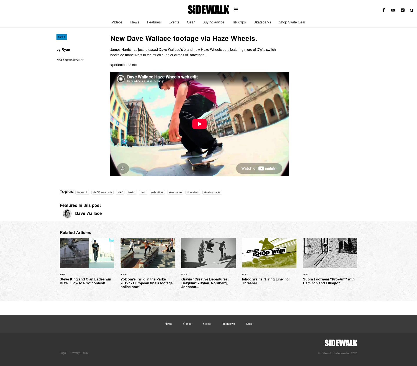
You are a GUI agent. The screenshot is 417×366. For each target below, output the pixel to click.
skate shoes (193, 192)
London (131, 192)
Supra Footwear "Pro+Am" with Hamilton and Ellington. (330, 264)
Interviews (228, 323)
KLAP (120, 192)
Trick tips (239, 22)
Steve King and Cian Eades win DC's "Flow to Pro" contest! (87, 264)
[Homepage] (341, 342)
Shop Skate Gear (292, 22)
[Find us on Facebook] (384, 10)
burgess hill (82, 192)
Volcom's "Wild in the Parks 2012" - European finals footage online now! (148, 266)
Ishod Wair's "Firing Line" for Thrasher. (269, 264)
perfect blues (157, 192)
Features (154, 22)
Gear (191, 22)
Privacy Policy (79, 353)
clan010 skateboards (102, 192)
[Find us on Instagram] (403, 10)
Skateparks (262, 22)
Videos (117, 22)
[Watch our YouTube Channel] (393, 10)
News (134, 22)
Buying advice (213, 22)
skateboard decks (212, 192)
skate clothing (175, 192)
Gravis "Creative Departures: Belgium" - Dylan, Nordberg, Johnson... (208, 266)
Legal (63, 353)
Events (174, 22)
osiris (143, 192)
